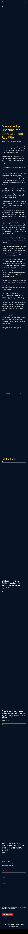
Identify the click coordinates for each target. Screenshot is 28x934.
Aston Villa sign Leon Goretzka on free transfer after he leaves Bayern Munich (13, 846)
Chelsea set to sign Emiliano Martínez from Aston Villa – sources (12, 583)
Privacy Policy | (20, 924)
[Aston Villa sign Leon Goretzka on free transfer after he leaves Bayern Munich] (14, 782)
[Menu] (25, 2)
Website (5, 883)
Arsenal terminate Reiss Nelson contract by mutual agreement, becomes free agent (13, 714)
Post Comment (7, 914)
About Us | (7, 924)
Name (5, 871)
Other (19, 141)
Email (5, 877)
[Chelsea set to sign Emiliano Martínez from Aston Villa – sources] (14, 519)
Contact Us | (13, 924)
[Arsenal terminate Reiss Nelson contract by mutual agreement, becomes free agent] (14, 649)
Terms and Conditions (14, 926)
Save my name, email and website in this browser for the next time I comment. (14, 907)
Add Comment (7, 890)
